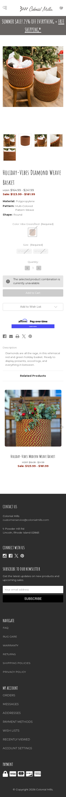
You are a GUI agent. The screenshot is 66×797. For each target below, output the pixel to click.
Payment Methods (18, 721)
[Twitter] (24, 336)
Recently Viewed (16, 739)
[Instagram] (5, 556)
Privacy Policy (14, 672)
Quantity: (33, 261)
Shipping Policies (16, 663)
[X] (16, 556)
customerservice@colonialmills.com (26, 520)
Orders (9, 695)
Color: (33, 224)
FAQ (5, 627)
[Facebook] (4, 336)
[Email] (11, 336)
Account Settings (17, 748)
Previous (4, 427)
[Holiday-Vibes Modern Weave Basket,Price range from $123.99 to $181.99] (33, 420)
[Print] (17, 336)
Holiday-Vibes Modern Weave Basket (33, 456)
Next (61, 427)
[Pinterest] (30, 336)
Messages (11, 704)
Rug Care (10, 636)
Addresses (12, 713)
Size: (33, 244)
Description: (10, 347)
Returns (9, 654)
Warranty (10, 645)
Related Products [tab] (33, 375)
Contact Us (10, 506)
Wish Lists (11, 730)
